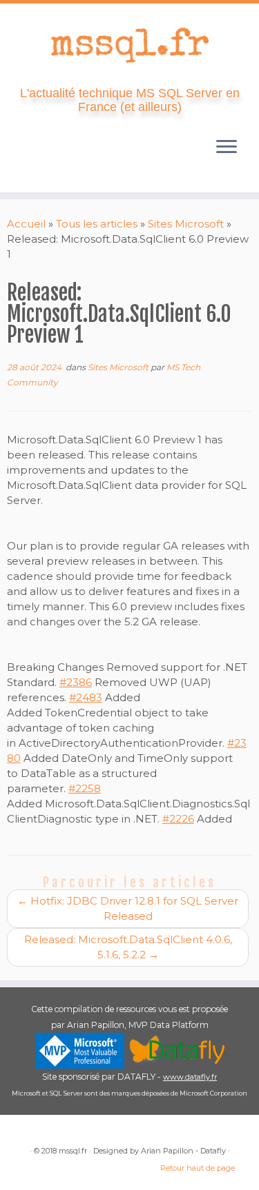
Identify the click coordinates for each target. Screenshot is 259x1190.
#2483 (85, 697)
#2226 (178, 818)
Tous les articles (96, 223)
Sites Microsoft (186, 223)
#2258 (84, 788)
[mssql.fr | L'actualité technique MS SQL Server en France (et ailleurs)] (129, 44)
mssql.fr (73, 1151)
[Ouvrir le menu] (226, 148)
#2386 (75, 682)
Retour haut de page (197, 1168)
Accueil (26, 223)
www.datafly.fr (190, 1077)
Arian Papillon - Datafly (183, 1151)
